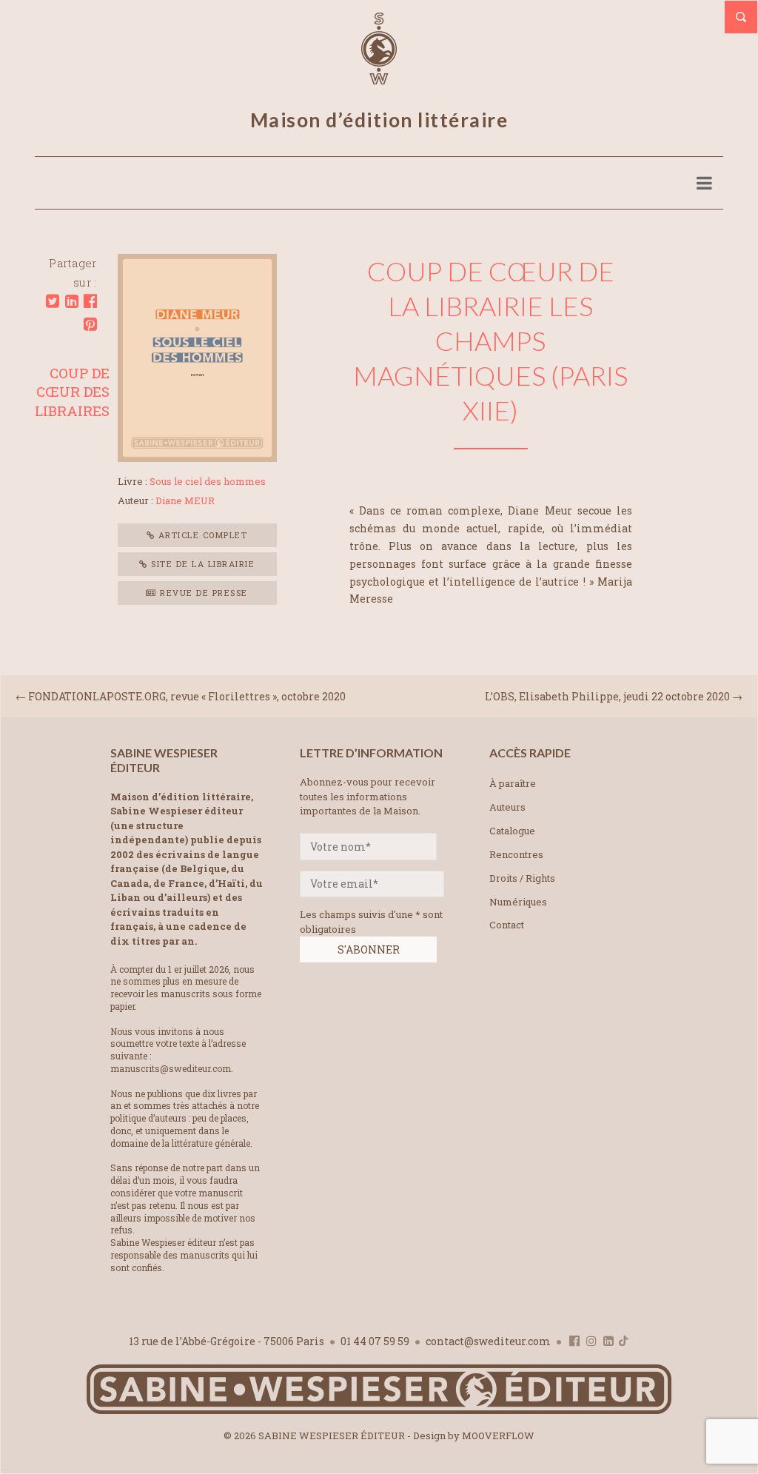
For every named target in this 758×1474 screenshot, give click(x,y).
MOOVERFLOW (498, 1435)
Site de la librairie (201, 563)
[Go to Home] (379, 1410)
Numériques (518, 901)
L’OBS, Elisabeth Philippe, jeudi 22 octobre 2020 (607, 696)
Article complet (201, 534)
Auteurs (507, 807)
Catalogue (512, 830)
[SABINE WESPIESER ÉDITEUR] (379, 78)
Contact (506, 924)
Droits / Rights (522, 878)
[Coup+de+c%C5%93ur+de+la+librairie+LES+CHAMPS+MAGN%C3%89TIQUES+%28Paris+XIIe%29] (52, 301)
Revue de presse (202, 592)
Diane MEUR (185, 500)
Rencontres (516, 854)
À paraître (512, 783)
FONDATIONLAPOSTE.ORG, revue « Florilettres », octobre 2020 (187, 696)
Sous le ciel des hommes (208, 481)
